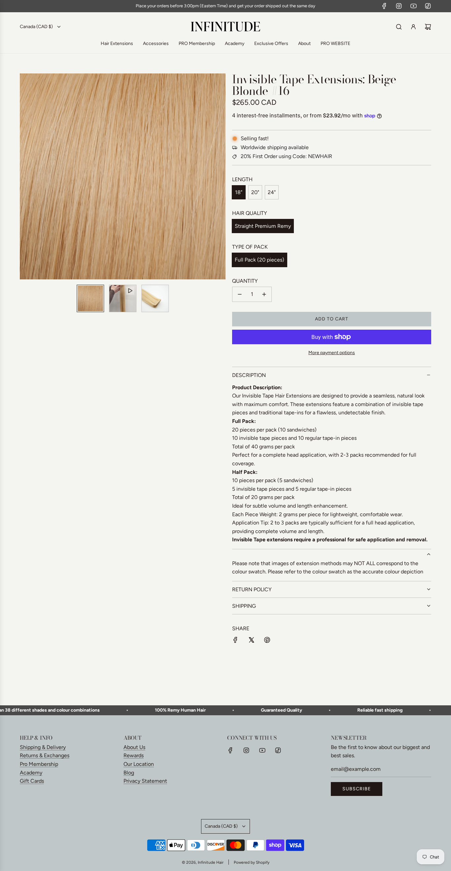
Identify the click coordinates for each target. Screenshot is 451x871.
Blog (128, 772)
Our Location (138, 764)
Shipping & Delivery (43, 747)
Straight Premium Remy (263, 226)
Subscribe (356, 789)
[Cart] (428, 27)
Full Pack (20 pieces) (259, 260)
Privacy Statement (145, 781)
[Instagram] (399, 6)
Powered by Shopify (251, 862)
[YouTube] (413, 6)
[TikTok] (428, 6)
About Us (134, 747)
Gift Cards (32, 781)
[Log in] (413, 27)
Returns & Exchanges (44, 755)
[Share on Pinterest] (267, 641)
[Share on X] (251, 641)
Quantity (245, 281)
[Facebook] (384, 6)
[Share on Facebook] (235, 641)
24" (272, 192)
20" (255, 192)
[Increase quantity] (264, 294)
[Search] (399, 27)
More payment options (331, 352)
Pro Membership (39, 764)
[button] (28, 176)
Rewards (133, 755)
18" (238, 192)
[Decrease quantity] (239, 294)
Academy (31, 772)
